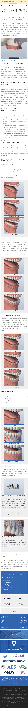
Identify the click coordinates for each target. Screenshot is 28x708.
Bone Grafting (5, 589)
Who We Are (16, 690)
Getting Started (6, 688)
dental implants (15, 89)
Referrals (23, 690)
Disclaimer (15, 692)
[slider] (13, 58)
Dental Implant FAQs (7, 582)
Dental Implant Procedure (8, 578)
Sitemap (20, 692)
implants (4, 546)
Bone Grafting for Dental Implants (10, 585)
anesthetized (4, 148)
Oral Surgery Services (7, 690)
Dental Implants (14, 575)
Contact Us (8, 692)
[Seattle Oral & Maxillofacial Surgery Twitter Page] (14, 683)
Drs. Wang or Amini (14, 6)
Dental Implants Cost (7, 587)
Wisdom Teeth (22, 688)
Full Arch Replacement (7, 580)
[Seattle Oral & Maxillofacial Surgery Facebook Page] (11, 683)
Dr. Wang (6, 75)
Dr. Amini (14, 75)
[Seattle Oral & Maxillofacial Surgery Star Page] (17, 683)
